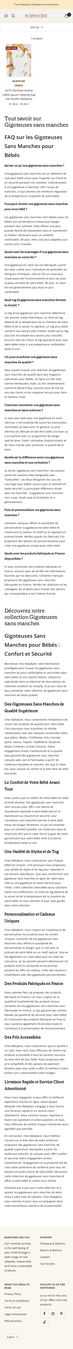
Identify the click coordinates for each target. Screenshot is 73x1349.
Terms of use (12, 1307)
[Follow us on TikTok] (44, 1322)
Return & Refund (50, 1250)
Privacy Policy (12, 1294)
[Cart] (67, 16)
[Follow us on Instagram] (53, 1313)
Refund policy (13, 1321)
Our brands (47, 1263)
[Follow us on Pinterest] (61, 1313)
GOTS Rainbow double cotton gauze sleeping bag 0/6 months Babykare (18, 95)
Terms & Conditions (16, 1300)
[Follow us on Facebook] (44, 1313)
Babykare (19, 81)
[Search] (13, 16)
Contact (45, 1257)
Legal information (15, 1314)
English (10, 1337)
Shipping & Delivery (52, 1243)
